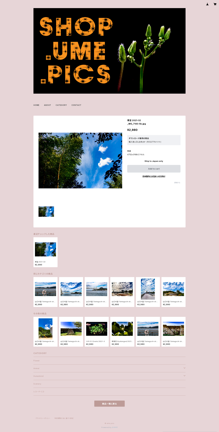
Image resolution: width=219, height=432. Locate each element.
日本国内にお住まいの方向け (153, 176)
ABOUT (47, 105)
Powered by (106, 427)
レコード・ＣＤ (38, 391)
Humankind (38, 376)
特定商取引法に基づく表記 (64, 418)
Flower (36, 361)
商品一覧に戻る (109, 403)
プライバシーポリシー (42, 418)
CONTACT (76, 105)
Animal (36, 368)
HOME (36, 105)
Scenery (37, 384)
